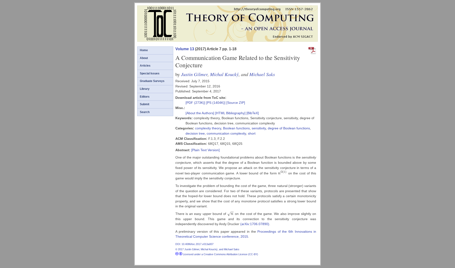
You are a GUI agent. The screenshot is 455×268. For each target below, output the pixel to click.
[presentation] (282, 173)
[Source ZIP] (235, 102)
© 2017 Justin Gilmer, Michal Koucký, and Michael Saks (207, 249)
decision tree (195, 133)
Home (144, 50)
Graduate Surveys (152, 81)
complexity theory (208, 128)
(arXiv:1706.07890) (254, 224)
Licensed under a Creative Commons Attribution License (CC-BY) (220, 254)
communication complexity (226, 133)
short (251, 133)
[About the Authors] (200, 113)
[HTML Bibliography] (230, 113)
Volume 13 (184, 49)
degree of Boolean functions (289, 128)
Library (145, 88)
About (144, 58)
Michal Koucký (224, 74)
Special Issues (149, 73)
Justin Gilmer (194, 74)
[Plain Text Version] (205, 150)
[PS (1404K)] (216, 102)
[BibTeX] (252, 113)
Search (145, 112)
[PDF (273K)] (196, 102)
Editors (145, 96)
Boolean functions (236, 128)
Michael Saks (262, 74)
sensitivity (259, 128)
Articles (145, 65)
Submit (144, 104)
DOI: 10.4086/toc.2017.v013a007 (194, 244)
